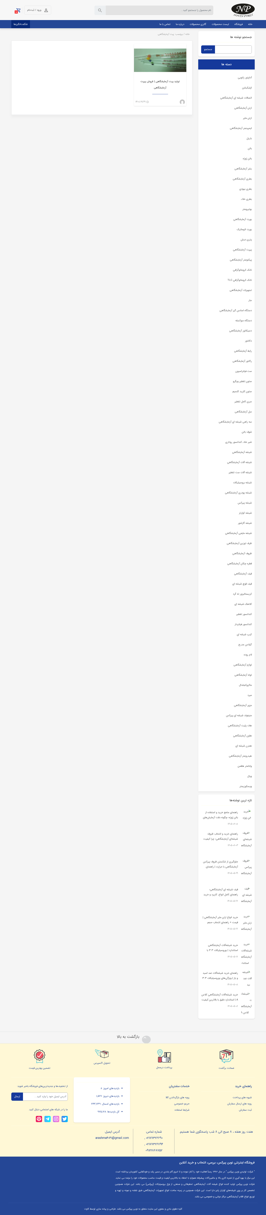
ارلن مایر (247, 118)
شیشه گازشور (245, 523)
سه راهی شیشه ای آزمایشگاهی (235, 422)
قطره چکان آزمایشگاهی (239, 564)
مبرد (250, 695)
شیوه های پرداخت (242, 1097)
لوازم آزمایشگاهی (242, 665)
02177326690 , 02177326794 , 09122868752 (153, 1144)
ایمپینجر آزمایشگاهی (241, 128)
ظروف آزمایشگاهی (242, 553)
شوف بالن (247, 432)
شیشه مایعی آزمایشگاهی (238, 533)
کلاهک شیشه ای (243, 604)
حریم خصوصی (181, 1104)
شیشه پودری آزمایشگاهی (238, 493)
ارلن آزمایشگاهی (243, 108)
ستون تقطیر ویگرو (242, 381)
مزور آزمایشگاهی (243, 705)
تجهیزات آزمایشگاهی (241, 290)
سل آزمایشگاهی (243, 412)
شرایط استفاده (182, 1110)
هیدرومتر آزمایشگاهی (240, 756)
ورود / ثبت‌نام (34, 10)
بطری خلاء (246, 199)
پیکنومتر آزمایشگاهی (241, 260)
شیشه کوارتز (245, 513)
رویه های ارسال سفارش (239, 1104)
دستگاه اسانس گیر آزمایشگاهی (235, 310)
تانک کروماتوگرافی (242, 270)
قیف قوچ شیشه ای (242, 584)
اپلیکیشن (247, 88)
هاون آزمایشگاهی (242, 736)
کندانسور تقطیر (244, 614)
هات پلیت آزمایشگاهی (240, 726)
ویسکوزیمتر (246, 786)
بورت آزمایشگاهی (242, 219)
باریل (249, 138)
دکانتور (248, 341)
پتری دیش (246, 240)
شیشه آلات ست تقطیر (240, 472)
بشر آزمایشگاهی (243, 169)
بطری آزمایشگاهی (242, 179)
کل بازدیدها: (112, 1112)
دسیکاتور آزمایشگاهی (240, 331)
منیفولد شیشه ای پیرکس (239, 715)
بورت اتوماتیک (244, 229)
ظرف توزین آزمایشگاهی (239, 543)
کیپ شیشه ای (244, 634)
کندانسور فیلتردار (243, 624)
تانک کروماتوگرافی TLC (239, 280)
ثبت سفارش (245, 1110)
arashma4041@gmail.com (112, 1138)
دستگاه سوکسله (243, 321)
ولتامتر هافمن (245, 766)
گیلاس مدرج (245, 645)
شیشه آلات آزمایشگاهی (239, 462)
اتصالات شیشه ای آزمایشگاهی (236, 98)
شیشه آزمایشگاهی (242, 452)
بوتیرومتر (247, 209)
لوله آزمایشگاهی (243, 675)
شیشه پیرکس (245, 503)
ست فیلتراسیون (243, 371)
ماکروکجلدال (245, 685)
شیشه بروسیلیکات (242, 483)
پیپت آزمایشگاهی (242, 250)
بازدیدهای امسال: (110, 1104)
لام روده (248, 655)
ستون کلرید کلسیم (242, 391)
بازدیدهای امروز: (110, 1088)
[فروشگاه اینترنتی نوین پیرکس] (243, 10)
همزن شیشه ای (243, 746)
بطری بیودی (245, 189)
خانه (187, 34)
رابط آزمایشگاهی (243, 351)
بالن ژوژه (247, 159)
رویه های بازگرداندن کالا (177, 1097)
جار (250, 300)
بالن (250, 148)
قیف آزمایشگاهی (243, 574)
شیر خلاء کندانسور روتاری (238, 442)
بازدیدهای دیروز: (110, 1096)
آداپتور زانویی (245, 78)
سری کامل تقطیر (243, 402)
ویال (249, 776)
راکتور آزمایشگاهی (242, 361)
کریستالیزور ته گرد (242, 594)
